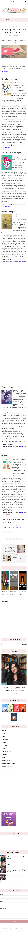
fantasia (3, 742)
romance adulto (5, 760)
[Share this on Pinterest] (14, 539)
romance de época (6, 766)
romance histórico (6, 769)
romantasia (4, 775)
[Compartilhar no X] (10, 539)
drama (3, 736)
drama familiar (5, 739)
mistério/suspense (6, 751)
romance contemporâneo (8, 763)
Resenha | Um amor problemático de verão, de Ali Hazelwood (16, 882)
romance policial (5, 772)
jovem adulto (4, 745)
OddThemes (19, 930)
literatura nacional (6, 748)
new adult (4, 754)
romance (3, 757)
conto (3, 733)
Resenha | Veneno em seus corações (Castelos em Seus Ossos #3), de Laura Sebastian (16, 870)
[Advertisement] (14, 325)
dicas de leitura (14, 26)
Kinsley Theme (20, 928)
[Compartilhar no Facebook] (7, 539)
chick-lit (3, 730)
